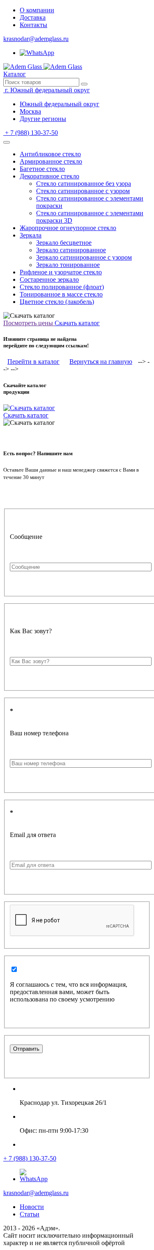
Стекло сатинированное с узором (83, 190)
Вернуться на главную (100, 361)
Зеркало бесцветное (64, 242)
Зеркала (30, 235)
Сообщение (26, 536)
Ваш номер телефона (39, 733)
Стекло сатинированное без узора (83, 183)
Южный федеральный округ (59, 103)
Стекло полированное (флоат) (62, 286)
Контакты (33, 24)
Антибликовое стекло (50, 154)
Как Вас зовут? (31, 630)
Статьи (29, 1214)
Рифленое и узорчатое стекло (61, 272)
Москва (30, 111)
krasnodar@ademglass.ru (36, 38)
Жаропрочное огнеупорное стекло (68, 227)
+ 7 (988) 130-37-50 (29, 1158)
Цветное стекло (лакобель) (57, 301)
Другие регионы (43, 118)
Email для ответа (33, 834)
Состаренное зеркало (49, 279)
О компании (37, 10)
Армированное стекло (51, 161)
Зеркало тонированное (68, 264)
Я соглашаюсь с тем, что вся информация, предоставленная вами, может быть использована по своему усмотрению (68, 992)
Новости (32, 1206)
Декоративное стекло (49, 176)
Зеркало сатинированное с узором (84, 257)
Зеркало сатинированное (71, 249)
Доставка (33, 17)
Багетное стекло (42, 168)
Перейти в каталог (33, 361)
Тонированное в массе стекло (61, 294)
